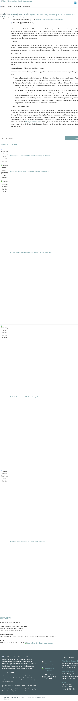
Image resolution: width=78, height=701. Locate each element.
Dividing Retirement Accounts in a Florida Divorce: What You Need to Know (31, 252)
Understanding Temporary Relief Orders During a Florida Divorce (28, 397)
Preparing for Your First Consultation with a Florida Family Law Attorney (30, 155)
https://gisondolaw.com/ (33, 122)
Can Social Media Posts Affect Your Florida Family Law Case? (27, 541)
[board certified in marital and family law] (49, 664)
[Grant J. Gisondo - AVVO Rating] (49, 670)
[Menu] (75, 3)
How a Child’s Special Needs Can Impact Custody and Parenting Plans (29, 171)
